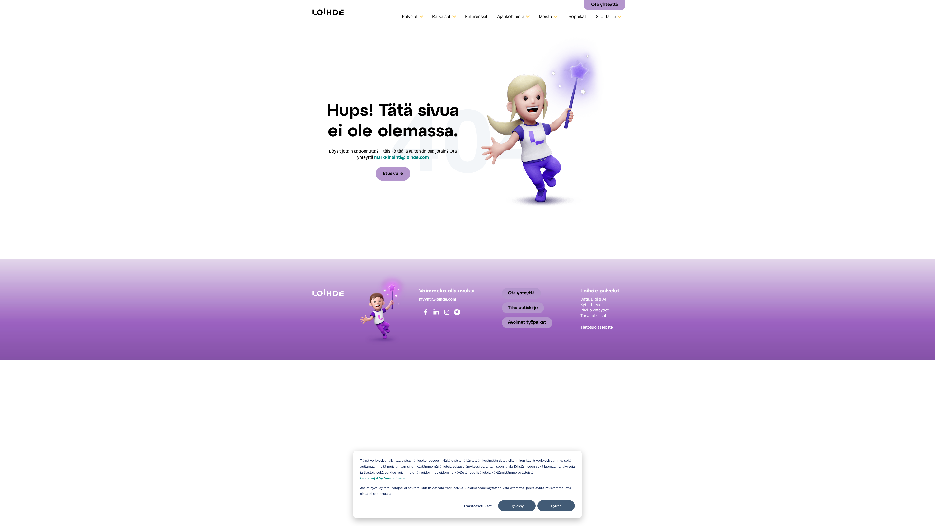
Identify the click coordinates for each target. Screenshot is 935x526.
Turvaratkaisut (593, 315)
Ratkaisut (441, 16)
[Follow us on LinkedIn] (439, 314)
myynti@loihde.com (437, 299)
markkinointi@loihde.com (401, 157)
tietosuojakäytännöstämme (382, 478)
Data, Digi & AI (593, 299)
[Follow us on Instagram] (450, 314)
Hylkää (556, 506)
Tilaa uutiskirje (523, 308)
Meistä (545, 16)
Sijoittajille (606, 16)
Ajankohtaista (510, 16)
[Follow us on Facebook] (428, 314)
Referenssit (476, 16)
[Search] (578, 4)
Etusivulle (393, 174)
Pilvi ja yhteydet (594, 310)
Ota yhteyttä (604, 5)
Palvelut (410, 16)
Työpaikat (576, 16)
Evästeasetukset (478, 506)
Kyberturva (590, 304)
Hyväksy (517, 506)
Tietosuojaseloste (596, 327)
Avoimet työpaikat (527, 322)
